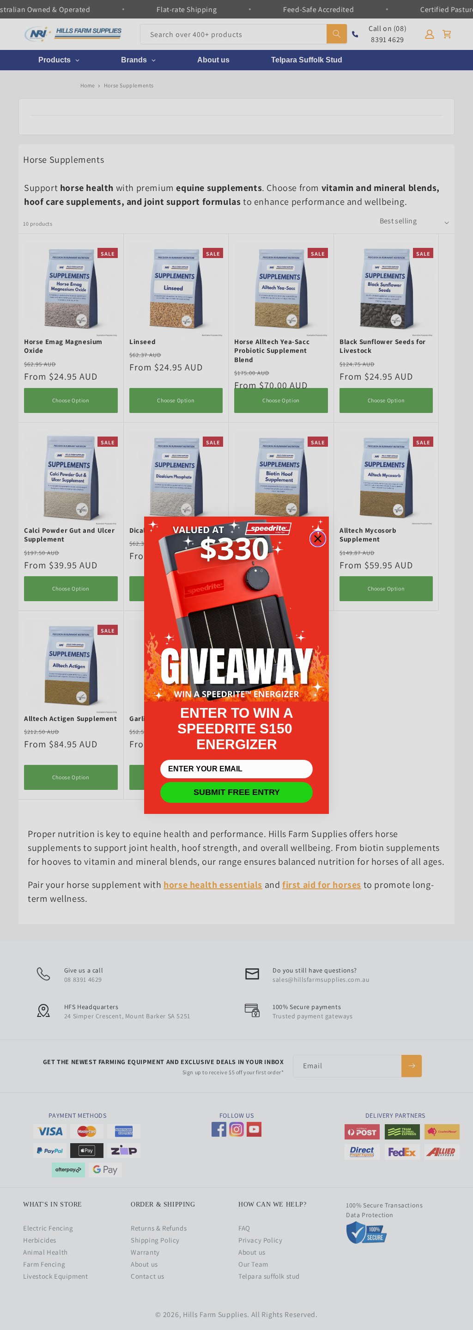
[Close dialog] (317, 538)
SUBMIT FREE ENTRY (237, 792)
